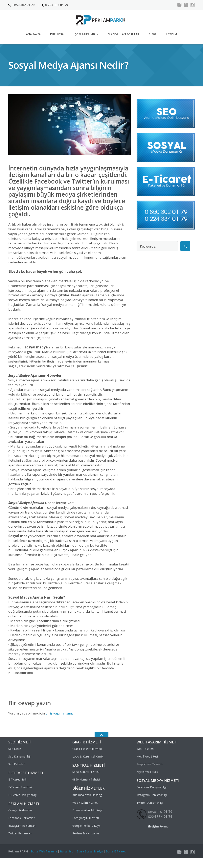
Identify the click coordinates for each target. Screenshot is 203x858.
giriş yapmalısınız (60, 713)
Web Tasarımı (145, 749)
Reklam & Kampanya (85, 833)
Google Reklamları (20, 810)
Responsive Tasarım (150, 764)
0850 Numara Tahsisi (86, 779)
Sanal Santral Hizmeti (86, 772)
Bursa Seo (66, 851)
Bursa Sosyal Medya (90, 851)
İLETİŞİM (171, 34)
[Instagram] (193, 4)
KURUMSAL (57, 34)
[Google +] (186, 4)
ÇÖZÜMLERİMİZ (85, 34)
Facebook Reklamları (21, 818)
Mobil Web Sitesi (147, 756)
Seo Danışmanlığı (19, 756)
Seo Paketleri (16, 764)
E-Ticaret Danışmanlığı (22, 795)
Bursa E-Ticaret (116, 851)
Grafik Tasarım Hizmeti (87, 749)
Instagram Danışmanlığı (152, 795)
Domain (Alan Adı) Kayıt (87, 810)
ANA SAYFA (33, 34)
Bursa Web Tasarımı (44, 851)
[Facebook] (179, 4)
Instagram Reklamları (21, 825)
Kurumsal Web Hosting (87, 795)
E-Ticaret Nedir (18, 779)
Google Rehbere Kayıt (86, 825)
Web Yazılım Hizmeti (85, 802)
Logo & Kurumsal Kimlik (87, 756)
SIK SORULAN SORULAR (123, 34)
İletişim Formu (158, 826)
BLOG (152, 34)
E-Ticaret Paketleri (20, 787)
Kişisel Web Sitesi (148, 772)
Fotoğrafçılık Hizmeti (85, 818)
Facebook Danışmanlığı (152, 787)
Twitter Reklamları (20, 833)
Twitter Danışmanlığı (150, 802)
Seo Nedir (14, 749)
